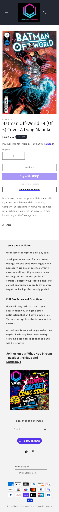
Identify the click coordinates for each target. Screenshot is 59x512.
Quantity (6, 149)
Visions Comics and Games (24, 506)
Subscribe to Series (29, 189)
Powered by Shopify (44, 506)
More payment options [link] (29, 184)
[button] (6, 12)
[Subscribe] (45, 429)
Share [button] (8, 224)
